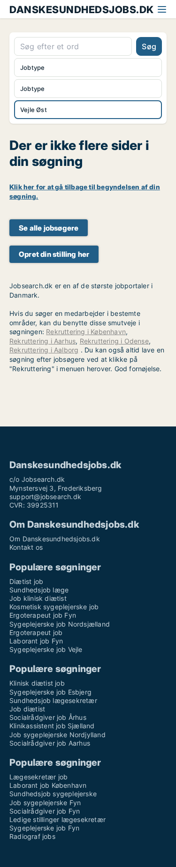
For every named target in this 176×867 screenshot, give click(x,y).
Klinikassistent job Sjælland (52, 726)
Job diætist (27, 709)
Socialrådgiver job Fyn (44, 811)
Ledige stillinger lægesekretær (57, 819)
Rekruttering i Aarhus (42, 341)
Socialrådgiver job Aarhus (49, 743)
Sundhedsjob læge (39, 590)
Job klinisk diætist (38, 598)
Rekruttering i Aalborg (43, 350)
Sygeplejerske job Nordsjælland (59, 624)
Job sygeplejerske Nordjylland (57, 735)
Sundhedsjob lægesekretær (53, 700)
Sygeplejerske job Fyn (44, 828)
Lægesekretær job (38, 777)
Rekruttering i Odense (114, 341)
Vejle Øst (33, 109)
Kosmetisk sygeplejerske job (54, 607)
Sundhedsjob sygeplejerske (53, 794)
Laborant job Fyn (36, 641)
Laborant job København (47, 785)
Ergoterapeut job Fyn (42, 615)
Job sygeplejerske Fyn (45, 803)
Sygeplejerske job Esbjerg (50, 692)
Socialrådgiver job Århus (47, 717)
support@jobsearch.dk (45, 497)
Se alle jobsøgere (48, 228)
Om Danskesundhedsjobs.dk (54, 539)
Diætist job (26, 581)
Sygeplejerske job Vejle (46, 649)
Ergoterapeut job (35, 632)
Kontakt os (26, 547)
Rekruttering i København (86, 332)
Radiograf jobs (32, 836)
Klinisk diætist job (37, 683)
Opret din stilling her (54, 254)
